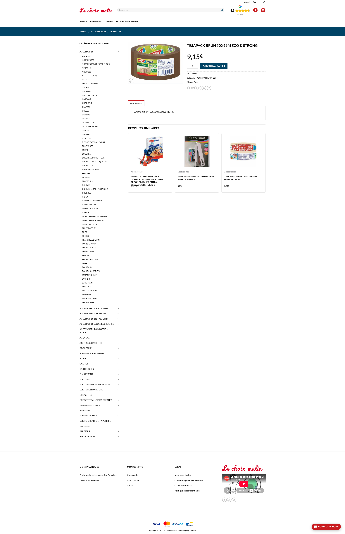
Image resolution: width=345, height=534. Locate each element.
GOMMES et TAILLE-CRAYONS (95, 189)
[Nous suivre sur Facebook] (259, 2)
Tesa (196, 82)
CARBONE (86, 99)
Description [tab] (136, 103)
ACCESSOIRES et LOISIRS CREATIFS (97, 323)
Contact (109, 21)
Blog (254, 2)
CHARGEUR (87, 103)
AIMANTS (86, 68)
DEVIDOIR (86, 138)
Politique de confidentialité (187, 490)
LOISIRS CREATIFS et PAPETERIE (95, 421)
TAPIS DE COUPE (89, 298)
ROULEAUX (87, 267)
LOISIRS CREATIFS (88, 415)
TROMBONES (88, 302)
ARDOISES (86, 72)
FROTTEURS (87, 181)
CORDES (86, 118)
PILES (84, 232)
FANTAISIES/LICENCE (90, 405)
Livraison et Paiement (90, 480)
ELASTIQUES (87, 146)
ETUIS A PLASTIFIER (90, 169)
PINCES (85, 236)
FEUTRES (86, 173)
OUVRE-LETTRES (89, 224)
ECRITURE (85, 379)
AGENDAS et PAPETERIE (91, 343)
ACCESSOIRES (98, 31)
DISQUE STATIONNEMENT (93, 142)
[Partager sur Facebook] (189, 88)
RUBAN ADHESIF (89, 275)
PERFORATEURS (89, 228)
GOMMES (86, 185)
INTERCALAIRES (89, 204)
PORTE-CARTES (89, 247)
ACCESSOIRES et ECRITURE (93, 313)
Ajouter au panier (214, 66)
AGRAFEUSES (88, 60)
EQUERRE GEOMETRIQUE (93, 158)
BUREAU (84, 358)
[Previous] (128, 164)
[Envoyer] (222, 10)
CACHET (86, 87)
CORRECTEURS (88, 122)
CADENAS (86, 91)
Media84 (193, 530)
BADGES (85, 79)
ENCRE (85, 150)
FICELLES (86, 177)
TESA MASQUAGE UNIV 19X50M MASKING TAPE (240, 178)
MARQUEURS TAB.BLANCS (93, 220)
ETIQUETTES (87, 165)
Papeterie (95, 21)
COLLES (85, 111)
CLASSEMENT (86, 374)
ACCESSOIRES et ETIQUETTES (94, 318)
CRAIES (85, 130)
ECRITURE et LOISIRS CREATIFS (95, 384)
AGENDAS (85, 337)
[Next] (265, 164)
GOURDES (86, 193)
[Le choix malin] (96, 10)
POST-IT (85, 255)
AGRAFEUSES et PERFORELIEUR (96, 64)
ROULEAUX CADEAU (91, 271)
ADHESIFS (115, 31)
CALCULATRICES (89, 95)
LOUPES (85, 212)
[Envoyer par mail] (199, 88)
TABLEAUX (87, 286)
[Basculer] (118, 51)
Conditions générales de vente (189, 480)
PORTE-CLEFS (88, 251)
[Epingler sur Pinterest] (204, 88)
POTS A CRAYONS (90, 259)
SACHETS (86, 279)
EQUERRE (86, 154)
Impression (85, 410)
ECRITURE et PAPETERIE (91, 389)
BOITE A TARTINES (90, 83)
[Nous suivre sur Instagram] (261, 2)
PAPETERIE (85, 431)
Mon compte (133, 480)
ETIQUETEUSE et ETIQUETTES (94, 162)
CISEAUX (86, 107)
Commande (132, 475)
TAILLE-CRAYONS (89, 290)
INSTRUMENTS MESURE (92, 201)
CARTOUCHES (87, 369)
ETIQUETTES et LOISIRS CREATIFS (96, 400)
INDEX (85, 197)
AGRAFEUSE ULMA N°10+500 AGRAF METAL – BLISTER (196, 178)
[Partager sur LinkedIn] (209, 88)
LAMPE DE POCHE (90, 208)
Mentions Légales (183, 475)
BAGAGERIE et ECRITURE (92, 353)
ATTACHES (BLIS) (89, 76)
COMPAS (86, 115)
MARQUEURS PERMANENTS (94, 216)
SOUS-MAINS (88, 283)
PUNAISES (86, 263)
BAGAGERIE (86, 348)
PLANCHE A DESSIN (91, 240)
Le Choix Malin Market (127, 21)
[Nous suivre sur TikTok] (264, 2)
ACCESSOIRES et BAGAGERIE (94, 308)
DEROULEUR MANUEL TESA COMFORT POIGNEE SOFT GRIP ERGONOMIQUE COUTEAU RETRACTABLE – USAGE (147, 180)
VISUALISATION (87, 436)
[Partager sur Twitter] (194, 88)
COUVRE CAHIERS (90, 126)
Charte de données (183, 485)
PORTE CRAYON (89, 244)
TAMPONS (86, 294)
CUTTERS (86, 134)
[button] (255, 10)
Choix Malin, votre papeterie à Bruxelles (98, 475)
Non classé (84, 426)
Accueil (247, 2)
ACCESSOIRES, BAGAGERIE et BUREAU (94, 331)
